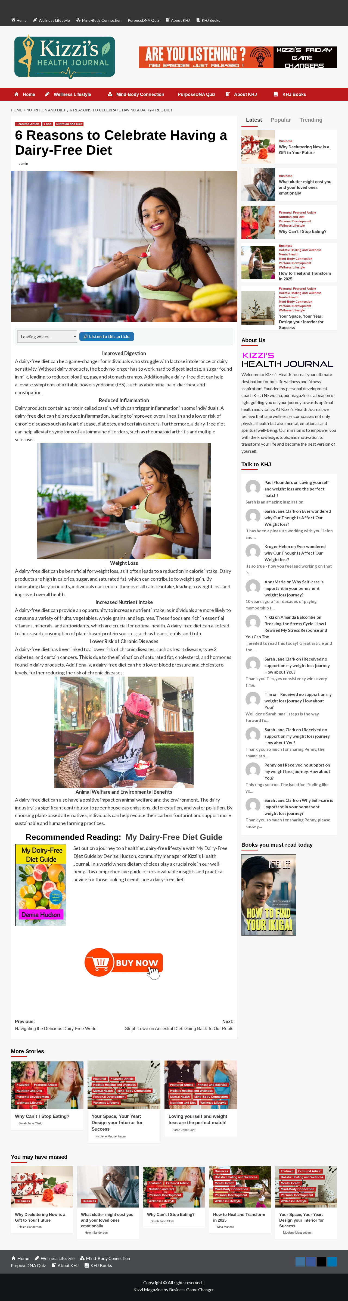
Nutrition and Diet (69, 124)
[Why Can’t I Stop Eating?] (258, 221)
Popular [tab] (280, 120)
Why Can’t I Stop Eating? (42, 1116)
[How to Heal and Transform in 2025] (258, 261)
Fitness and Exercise (212, 1084)
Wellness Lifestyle (29, 1102)
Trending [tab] (310, 120)
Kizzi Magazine (148, 1289)
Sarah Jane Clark (30, 1123)
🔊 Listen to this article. (106, 336)
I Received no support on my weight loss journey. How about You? (297, 665)
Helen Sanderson (30, 1226)
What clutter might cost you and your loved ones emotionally (305, 187)
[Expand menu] (94, 94)
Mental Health (103, 1090)
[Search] (333, 94)
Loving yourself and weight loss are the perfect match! (297, 489)
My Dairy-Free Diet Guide (174, 837)
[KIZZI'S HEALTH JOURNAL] (289, 359)
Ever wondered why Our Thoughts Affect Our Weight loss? (298, 518)
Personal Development (33, 1096)
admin (23, 163)
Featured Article (28, 124)
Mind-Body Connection (134, 1090)
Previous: (56, 1025)
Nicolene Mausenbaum (110, 1136)
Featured (23, 1084)
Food (48, 124)
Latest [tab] (253, 120)
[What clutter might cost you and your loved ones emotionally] (258, 183)
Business (285, 141)
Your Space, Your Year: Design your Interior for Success (117, 1123)
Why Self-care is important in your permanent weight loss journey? (294, 588)
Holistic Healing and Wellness (114, 1084)
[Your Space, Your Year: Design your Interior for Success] (258, 307)
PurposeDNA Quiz (143, 20)
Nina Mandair (225, 1226)
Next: (179, 1025)
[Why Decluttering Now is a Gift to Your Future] (258, 146)
